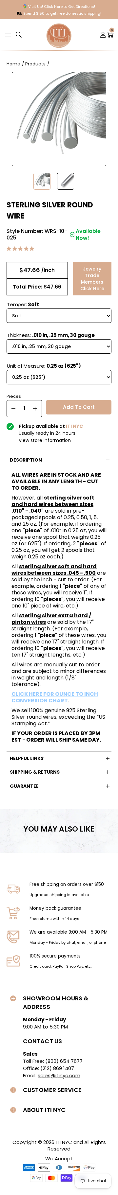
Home (13, 64)
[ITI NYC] (59, 34)
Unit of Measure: (44, 365)
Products (35, 64)
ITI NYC (64, 1142)
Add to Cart (79, 407)
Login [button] (103, 34)
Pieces (14, 395)
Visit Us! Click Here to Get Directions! (61, 6)
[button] (7, 34)
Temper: (23, 304)
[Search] (19, 34)
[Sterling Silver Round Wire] (41, 181)
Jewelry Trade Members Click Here (92, 279)
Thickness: (51, 335)
